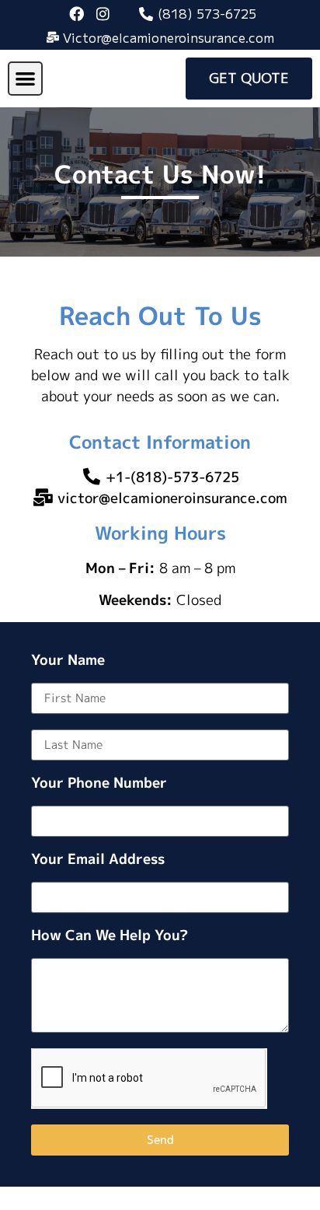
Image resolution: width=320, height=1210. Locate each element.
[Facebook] (77, 13)
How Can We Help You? (109, 936)
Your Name (68, 661)
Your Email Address (98, 860)
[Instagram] (103, 13)
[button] (25, 79)
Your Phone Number (99, 784)
